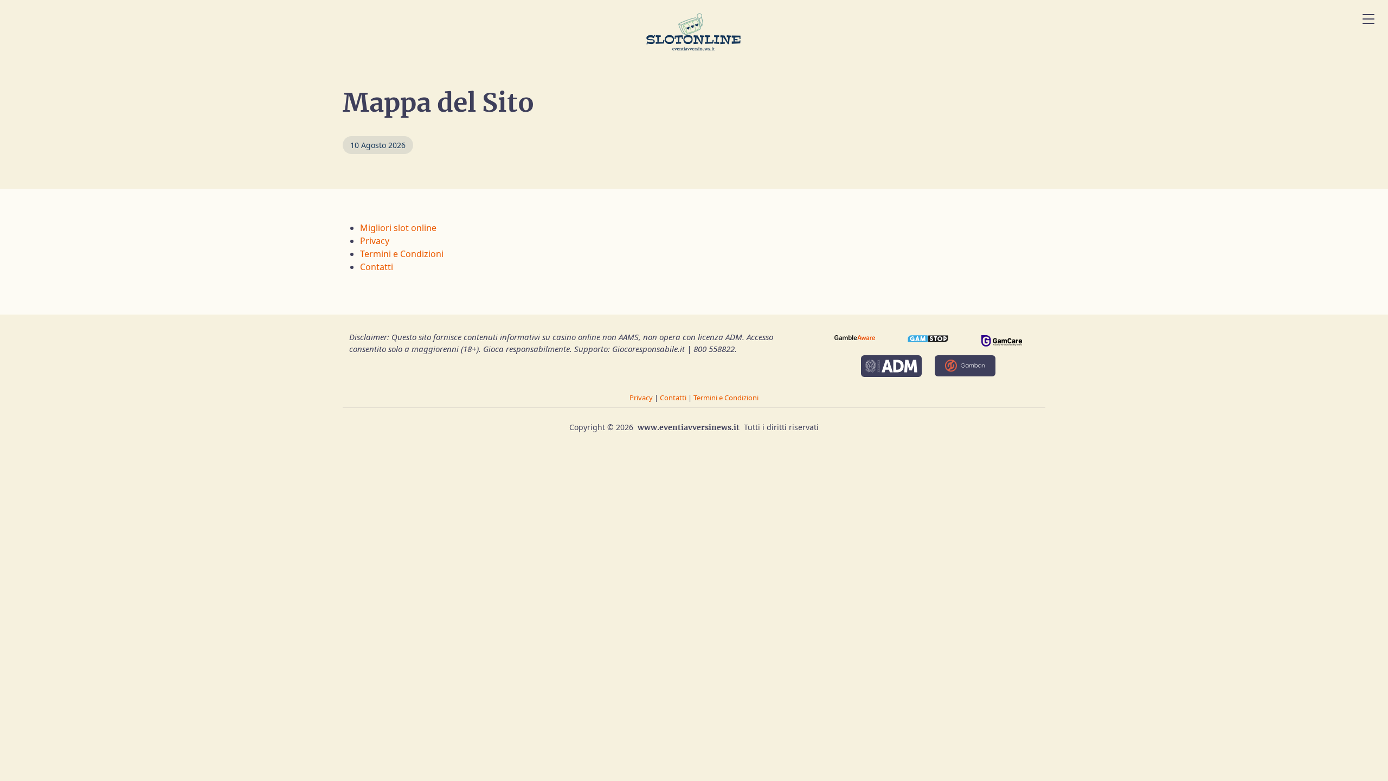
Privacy (374, 241)
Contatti (376, 267)
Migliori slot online (398, 228)
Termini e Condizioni (402, 254)
